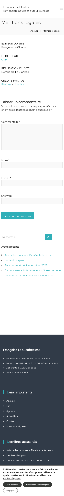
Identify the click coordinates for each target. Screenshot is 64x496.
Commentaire (10, 121)
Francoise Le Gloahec (16, 7)
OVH (4, 59)
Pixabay (6, 84)
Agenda (10, 411)
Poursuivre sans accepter (37, 484)
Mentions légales (16, 426)
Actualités (12, 416)
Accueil (10, 400)
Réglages (10, 490)
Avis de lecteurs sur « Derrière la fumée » (28, 255)
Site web (6, 195)
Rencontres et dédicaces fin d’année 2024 (29, 275)
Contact (11, 421)
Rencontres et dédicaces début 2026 (26, 265)
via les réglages (12, 478)
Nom (5, 160)
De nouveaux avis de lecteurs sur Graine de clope (33, 270)
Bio (8, 406)
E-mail (6, 178)
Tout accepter (12, 484)
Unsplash (19, 84)
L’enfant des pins (14, 260)
